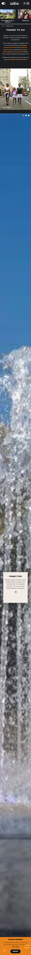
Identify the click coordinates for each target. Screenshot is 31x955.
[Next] (29, 14)
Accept (15, 951)
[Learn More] (15, 588)
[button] (26, 946)
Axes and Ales (18, 52)
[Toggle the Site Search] (24, 3)
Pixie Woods (13, 47)
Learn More (15, 947)
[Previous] (2, 587)
